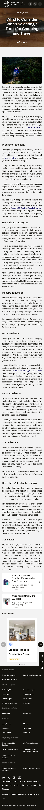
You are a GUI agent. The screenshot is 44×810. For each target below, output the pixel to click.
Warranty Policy (8, 785)
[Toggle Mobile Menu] (40, 4)
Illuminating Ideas (18, 794)
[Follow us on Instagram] (14, 777)
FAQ (3, 798)
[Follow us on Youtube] (19, 777)
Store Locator (33, 794)
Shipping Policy (33, 781)
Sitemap (5, 789)
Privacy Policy (19, 781)
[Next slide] (40, 644)
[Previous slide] (3, 644)
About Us (6, 794)
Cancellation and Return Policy (29, 785)
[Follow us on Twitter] (8, 777)
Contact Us (6, 781)
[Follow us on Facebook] (3, 777)
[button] (30, 4)
